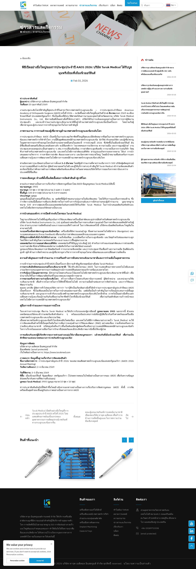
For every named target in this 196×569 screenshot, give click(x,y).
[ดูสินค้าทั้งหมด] (158, 185)
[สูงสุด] (192, 546)
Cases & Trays (86, 531)
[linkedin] (192, 531)
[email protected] (39, 349)
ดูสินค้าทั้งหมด (158, 200)
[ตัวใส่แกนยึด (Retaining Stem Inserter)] (38, 464)
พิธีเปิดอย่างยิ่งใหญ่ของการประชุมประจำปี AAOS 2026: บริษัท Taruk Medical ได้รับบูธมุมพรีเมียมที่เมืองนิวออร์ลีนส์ (158, 127)
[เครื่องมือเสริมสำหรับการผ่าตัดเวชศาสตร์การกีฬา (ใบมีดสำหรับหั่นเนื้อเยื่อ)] (116, 464)
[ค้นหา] (142, 5)
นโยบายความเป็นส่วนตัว (137, 563)
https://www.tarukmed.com (57, 352)
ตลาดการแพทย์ (57, 5)
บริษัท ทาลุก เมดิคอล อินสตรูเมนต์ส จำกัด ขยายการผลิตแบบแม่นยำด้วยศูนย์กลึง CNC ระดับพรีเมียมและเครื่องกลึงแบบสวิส (157, 71)
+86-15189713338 (150, 528)
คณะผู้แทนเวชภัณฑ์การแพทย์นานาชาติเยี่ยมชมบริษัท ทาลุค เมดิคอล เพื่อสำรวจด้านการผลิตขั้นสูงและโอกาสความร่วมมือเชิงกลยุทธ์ (158, 145)
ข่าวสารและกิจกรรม (88, 5)
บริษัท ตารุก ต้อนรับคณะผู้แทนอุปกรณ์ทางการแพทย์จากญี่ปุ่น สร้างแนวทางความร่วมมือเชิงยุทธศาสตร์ (157, 88)
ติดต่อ (119, 5)
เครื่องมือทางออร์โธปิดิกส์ (90, 510)
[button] (124, 440)
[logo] (23, 5)
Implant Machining (88, 526)
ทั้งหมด (76, 416)
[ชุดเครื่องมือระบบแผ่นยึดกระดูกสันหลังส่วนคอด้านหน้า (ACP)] (77, 464)
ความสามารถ (71, 5)
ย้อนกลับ (26, 58)
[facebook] (192, 538)
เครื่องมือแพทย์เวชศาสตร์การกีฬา (94, 514)
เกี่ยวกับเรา (103, 5)
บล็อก (112, 5)
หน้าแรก (26, 32)
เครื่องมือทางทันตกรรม (89, 522)
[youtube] (192, 524)
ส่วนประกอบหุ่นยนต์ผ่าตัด (91, 518)
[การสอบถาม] (192, 280)
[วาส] (192, 273)
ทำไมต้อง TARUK (40, 5)
